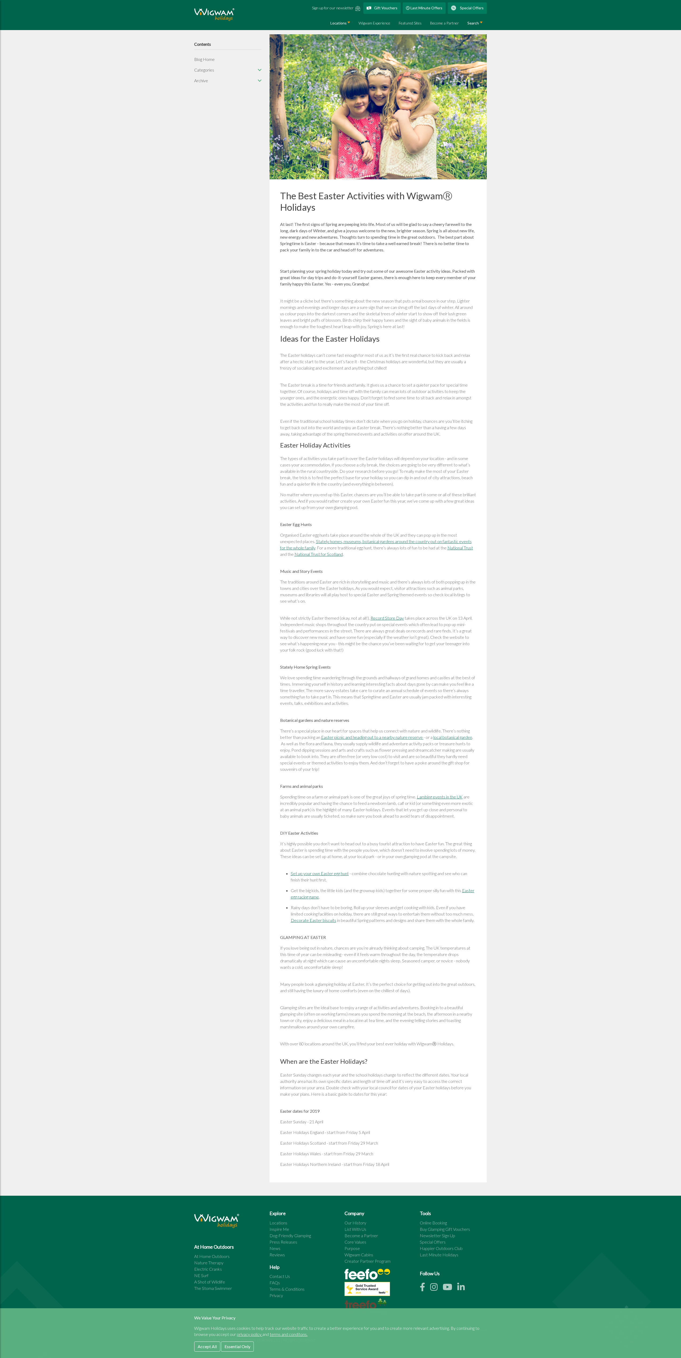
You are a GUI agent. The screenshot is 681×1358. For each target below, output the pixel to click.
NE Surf (201, 1275)
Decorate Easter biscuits (313, 920)
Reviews (277, 1254)
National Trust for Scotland (318, 554)
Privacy (276, 1295)
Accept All (207, 1346)
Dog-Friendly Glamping (290, 1235)
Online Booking (433, 1222)
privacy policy (249, 1334)
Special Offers (471, 8)
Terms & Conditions (287, 1288)
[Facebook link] (425, 1288)
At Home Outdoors (212, 1256)
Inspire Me (279, 1229)
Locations (338, 23)
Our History (355, 1222)
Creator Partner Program (367, 1261)
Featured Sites (410, 23)
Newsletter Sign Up (437, 1235)
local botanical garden (452, 737)
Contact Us (279, 1276)
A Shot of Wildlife (209, 1281)
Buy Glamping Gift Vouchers (445, 1229)
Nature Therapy (208, 1262)
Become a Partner (444, 23)
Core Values (355, 1241)
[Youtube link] (450, 1288)
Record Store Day (387, 617)
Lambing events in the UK (440, 796)
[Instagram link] (436, 1288)
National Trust (460, 547)
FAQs (274, 1282)
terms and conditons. (289, 1334)
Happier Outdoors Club (441, 1248)
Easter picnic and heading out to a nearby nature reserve (372, 737)
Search (473, 23)
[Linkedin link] (463, 1288)
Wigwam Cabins (358, 1254)
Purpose (352, 1248)
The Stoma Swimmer (213, 1288)
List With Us (355, 1229)
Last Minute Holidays (439, 1254)
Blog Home (204, 59)
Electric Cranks (208, 1269)
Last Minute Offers (426, 8)
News (274, 1248)
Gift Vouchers (385, 8)
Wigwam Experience (374, 23)
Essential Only (237, 1346)
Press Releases (283, 1241)
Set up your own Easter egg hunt (320, 873)
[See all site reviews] (367, 1290)
